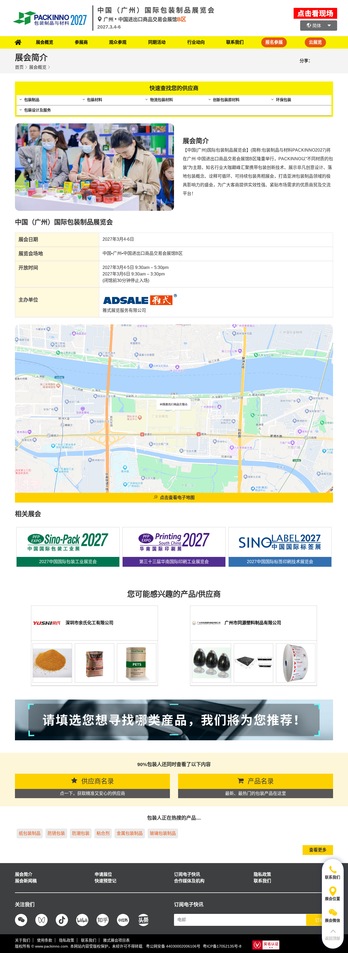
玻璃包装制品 (163, 833)
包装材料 (94, 100)
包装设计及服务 (37, 110)
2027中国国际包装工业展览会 (68, 561)
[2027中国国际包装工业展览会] (68, 539)
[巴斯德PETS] (136, 662)
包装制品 (31, 100)
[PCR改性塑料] (211, 662)
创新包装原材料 (226, 100)
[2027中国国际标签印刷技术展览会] (280, 539)
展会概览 (37, 67)
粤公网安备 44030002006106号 (173, 946)
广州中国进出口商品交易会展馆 (144, 19)
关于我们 (22, 940)
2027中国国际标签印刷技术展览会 (280, 561)
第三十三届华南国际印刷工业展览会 (174, 561)
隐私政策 (66, 940)
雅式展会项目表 (116, 940)
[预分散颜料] (52, 662)
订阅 (319, 920)
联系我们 (235, 42)
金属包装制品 (130, 833)
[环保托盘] (253, 662)
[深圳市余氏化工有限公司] (47, 622)
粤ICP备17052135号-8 (222, 946)
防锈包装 (56, 833)
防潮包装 (80, 833)
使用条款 (44, 940)
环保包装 (283, 100)
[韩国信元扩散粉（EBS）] (94, 662)
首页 (19, 67)
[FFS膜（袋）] (295, 662)
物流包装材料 (161, 100)
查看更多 (318, 850)
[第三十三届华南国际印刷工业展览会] (174, 539)
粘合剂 (103, 833)
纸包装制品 (30, 833)
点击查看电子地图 (177, 497)
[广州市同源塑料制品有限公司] (206, 622)
